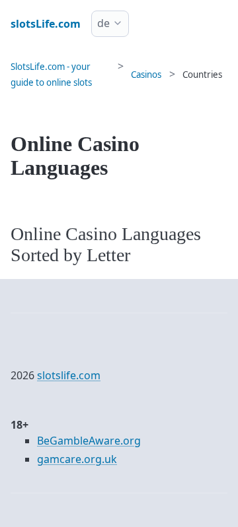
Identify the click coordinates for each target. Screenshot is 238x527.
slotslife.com (68, 375)
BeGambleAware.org (89, 440)
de (103, 23)
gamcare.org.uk (77, 459)
